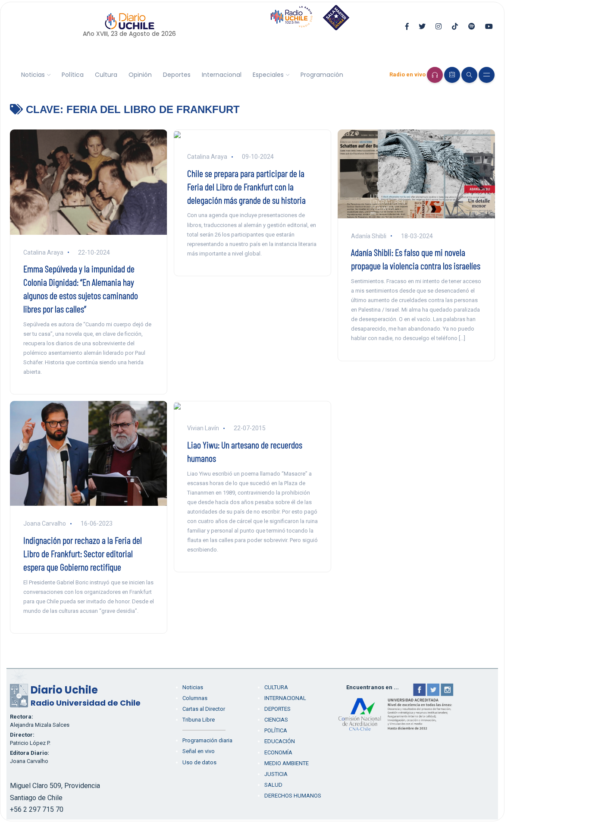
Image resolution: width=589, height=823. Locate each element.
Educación (279, 741)
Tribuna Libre (198, 719)
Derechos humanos (292, 795)
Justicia (276, 774)
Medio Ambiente (286, 763)
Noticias (33, 74)
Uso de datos (199, 762)
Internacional (221, 74)
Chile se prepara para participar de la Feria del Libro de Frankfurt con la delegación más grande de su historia (246, 186)
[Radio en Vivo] (435, 75)
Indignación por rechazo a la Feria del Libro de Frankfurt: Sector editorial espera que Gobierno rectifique (82, 553)
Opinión (140, 74)
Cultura (106, 74)
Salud (273, 785)
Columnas (194, 698)
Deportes (177, 74)
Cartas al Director (203, 709)
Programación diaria (207, 740)
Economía (278, 752)
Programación (322, 74)
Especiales (268, 74)
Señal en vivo (198, 751)
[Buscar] (469, 75)
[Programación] (452, 75)
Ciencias (276, 719)
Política (73, 74)
